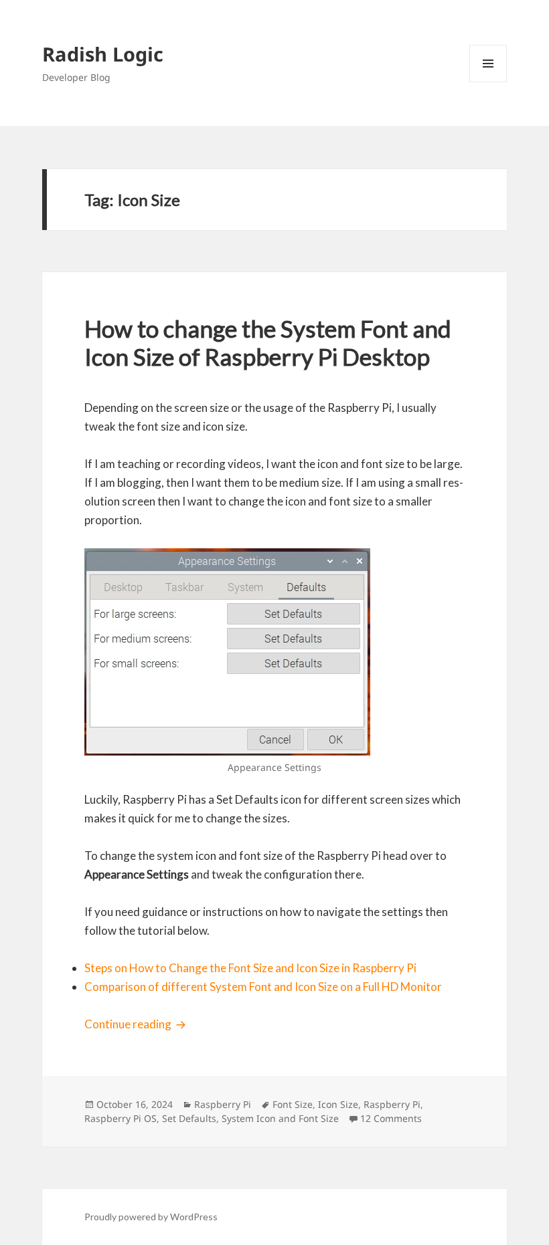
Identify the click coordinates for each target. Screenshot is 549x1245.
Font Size (292, 1104)
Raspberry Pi (222, 1104)
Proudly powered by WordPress (151, 1216)
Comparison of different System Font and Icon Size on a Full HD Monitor (263, 987)
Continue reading (136, 1024)
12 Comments (391, 1118)
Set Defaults (189, 1118)
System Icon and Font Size (280, 1118)
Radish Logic (102, 54)
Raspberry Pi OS (120, 1118)
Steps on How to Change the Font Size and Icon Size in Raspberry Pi (250, 968)
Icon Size (338, 1104)
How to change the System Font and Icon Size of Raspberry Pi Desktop (267, 342)
